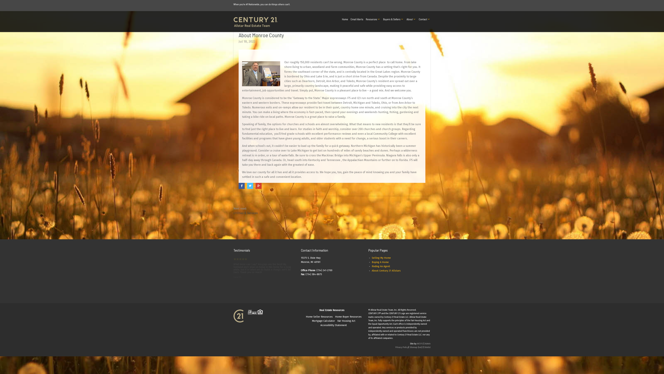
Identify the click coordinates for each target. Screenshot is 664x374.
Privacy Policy (401, 347)
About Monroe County (261, 35)
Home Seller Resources (319, 316)
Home (345, 19)
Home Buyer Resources (348, 316)
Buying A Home (380, 262)
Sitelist (427, 347)
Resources (371, 19)
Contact (423, 19)
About (410, 19)
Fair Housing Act (346, 320)
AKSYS (420, 343)
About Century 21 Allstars (386, 270)
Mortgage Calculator (323, 320)
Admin (428, 343)
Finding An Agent (381, 266)
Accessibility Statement (333, 325)
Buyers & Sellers (391, 19)
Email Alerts (357, 19)
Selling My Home (381, 257)
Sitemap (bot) (416, 347)
